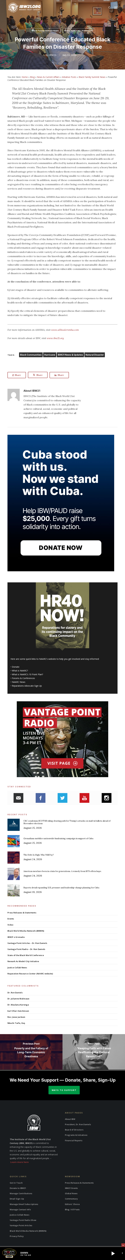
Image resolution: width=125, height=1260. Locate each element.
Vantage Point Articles (21, 1225)
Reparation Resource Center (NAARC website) (30, 973)
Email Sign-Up (17, 1198)
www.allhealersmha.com (65, 329)
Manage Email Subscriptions (24, 1204)
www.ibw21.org (55, 338)
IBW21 (52, 55)
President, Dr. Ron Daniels (78, 1124)
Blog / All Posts (72, 1209)
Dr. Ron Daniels (15, 992)
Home (25, 77)
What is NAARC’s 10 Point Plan (27, 674)
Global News (71, 1193)
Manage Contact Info (20, 1209)
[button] (116, 7)
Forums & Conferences (23, 678)
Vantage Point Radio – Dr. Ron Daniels (26, 949)
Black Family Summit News (45, 30)
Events (10, 918)
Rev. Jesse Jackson (16, 1017)
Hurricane (49, 354)
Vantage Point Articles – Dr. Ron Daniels (27, 943)
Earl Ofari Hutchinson (18, 1011)
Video (10, 924)
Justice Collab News (17, 967)
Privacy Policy (17, 1236)
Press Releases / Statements (78, 30)
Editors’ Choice (72, 1204)
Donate (15, 666)
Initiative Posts (69, 77)
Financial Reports (73, 1140)
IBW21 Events (71, 1188)
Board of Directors (74, 1129)
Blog (32, 77)
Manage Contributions (21, 1193)
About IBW (70, 1119)
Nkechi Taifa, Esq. (16, 1023)
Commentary (71, 1198)
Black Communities (31, 354)
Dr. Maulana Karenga (18, 1004)
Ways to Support (64, 1090)
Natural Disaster (95, 354)
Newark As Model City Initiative (23, 961)
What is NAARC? (20, 670)
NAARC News (18, 682)
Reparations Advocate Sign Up (27, 685)
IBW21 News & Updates (70, 354)
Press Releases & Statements (21, 912)
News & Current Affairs (48, 77)
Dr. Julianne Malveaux (18, 998)
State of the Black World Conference (25, 955)
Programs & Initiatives (76, 1135)
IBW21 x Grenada (16, 937)
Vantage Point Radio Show (23, 1220)
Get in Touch (16, 1182)
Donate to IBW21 (18, 1188)
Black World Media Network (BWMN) (25, 930)
